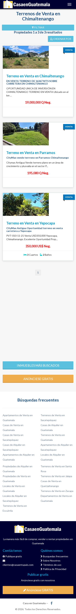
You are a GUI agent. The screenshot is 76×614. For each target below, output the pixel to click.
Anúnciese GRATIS (39, 590)
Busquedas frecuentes (55, 556)
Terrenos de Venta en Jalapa (56, 476)
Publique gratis (13, 556)
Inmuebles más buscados (38, 365)
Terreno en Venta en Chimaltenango (35, 76)
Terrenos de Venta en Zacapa (57, 490)
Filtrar (39, 27)
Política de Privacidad (54, 568)
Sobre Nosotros (51, 560)
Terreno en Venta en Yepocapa (30, 223)
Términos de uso (51, 564)
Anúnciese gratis (38, 379)
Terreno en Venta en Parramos (30, 152)
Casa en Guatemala (27, 4)
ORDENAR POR (62, 38)
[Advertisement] (38, 318)
